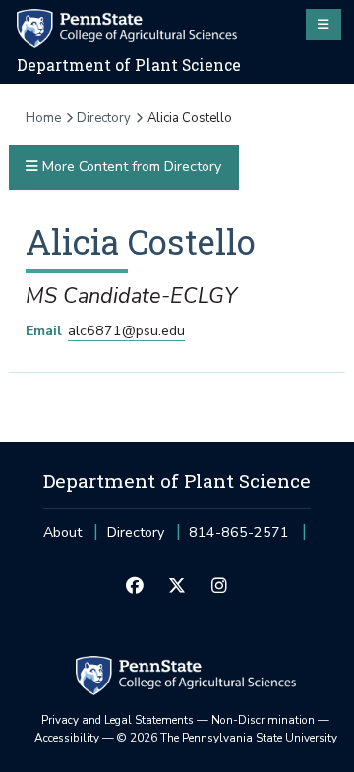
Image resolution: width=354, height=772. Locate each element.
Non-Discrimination (263, 720)
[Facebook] (134, 587)
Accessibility (66, 737)
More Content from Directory (129, 166)
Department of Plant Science (129, 65)
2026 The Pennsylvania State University (227, 737)
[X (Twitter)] (176, 587)
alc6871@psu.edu (126, 331)
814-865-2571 (239, 538)
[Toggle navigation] (323, 24)
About (62, 532)
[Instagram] (220, 587)
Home (43, 118)
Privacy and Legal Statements (117, 720)
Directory (104, 118)
